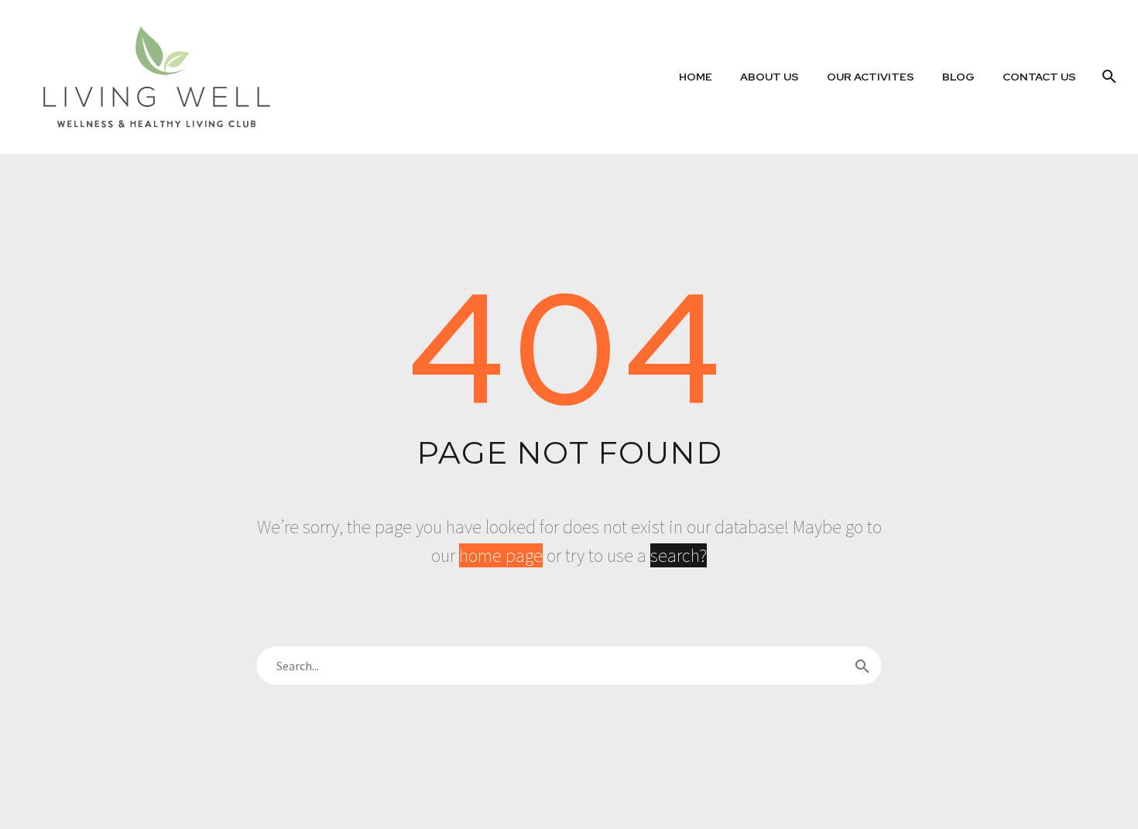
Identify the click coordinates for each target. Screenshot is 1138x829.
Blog (958, 77)
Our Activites (870, 77)
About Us (769, 77)
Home (695, 77)
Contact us (1039, 77)
